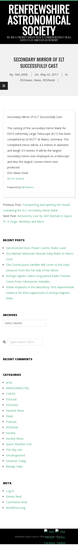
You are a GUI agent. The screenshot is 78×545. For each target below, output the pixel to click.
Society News (15, 438)
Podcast (11, 422)
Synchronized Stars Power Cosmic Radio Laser (36, 248)
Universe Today (16, 461)
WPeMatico (27, 187)
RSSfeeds (49, 80)
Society (10, 433)
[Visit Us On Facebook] (49, 532)
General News (15, 410)
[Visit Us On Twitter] (60, 532)
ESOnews (26, 80)
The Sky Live (14, 450)
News (37, 80)
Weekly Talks (14, 466)
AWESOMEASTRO (17, 388)
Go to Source (15, 178)
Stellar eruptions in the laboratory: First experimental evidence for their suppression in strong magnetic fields (40, 292)
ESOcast (11, 399)
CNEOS (10, 394)
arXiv (9, 382)
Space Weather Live (19, 444)
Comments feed (16, 502)
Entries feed (13, 496)
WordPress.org (15, 508)
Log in (10, 491)
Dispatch (34, 536)
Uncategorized (15, 455)
